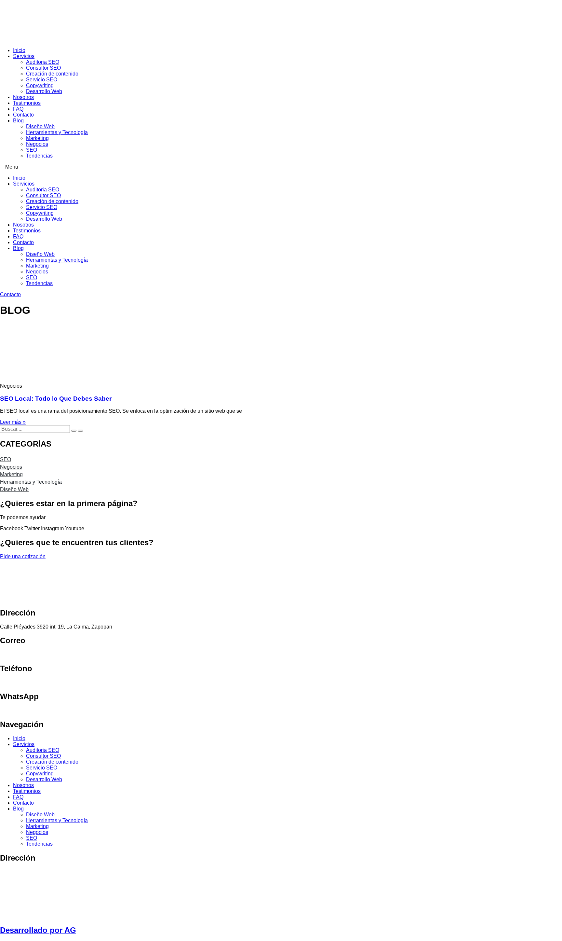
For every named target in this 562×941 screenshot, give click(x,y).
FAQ (18, 109)
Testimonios (27, 103)
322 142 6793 (16, 682)
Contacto (23, 115)
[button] (281, 167)
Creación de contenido (52, 73)
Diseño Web (40, 126)
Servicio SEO (41, 79)
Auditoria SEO (42, 62)
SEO (31, 150)
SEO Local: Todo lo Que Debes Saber (56, 398)
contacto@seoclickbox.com (31, 654)
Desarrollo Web (44, 91)
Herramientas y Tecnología (57, 132)
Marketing (37, 138)
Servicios (23, 56)
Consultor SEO (43, 68)
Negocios (37, 144)
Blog (18, 120)
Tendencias (39, 156)
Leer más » (13, 422)
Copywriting (40, 85)
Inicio (19, 50)
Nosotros (23, 97)
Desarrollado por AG (38, 930)
